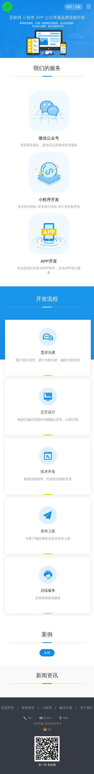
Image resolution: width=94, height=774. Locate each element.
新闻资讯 (28, 708)
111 (49, 729)
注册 (77, 6)
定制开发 (7, 708)
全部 (47, 653)
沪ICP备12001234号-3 (47, 723)
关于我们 (86, 708)
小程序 (47, 708)
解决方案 (66, 708)
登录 (69, 6)
